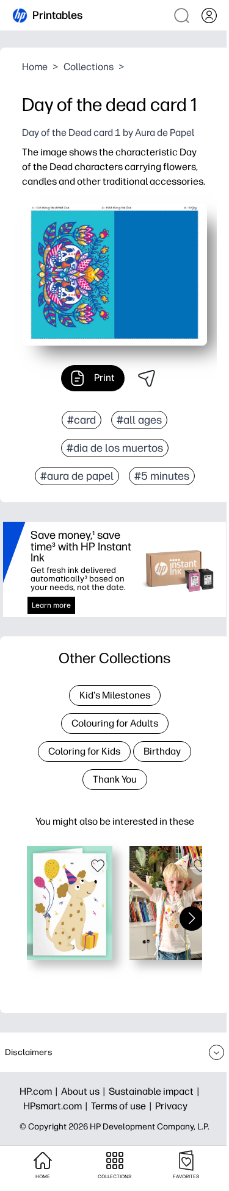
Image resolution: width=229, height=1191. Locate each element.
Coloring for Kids (84, 751)
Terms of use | (123, 1106)
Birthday (162, 751)
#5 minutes (161, 476)
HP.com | (40, 1091)
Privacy (171, 1106)
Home (35, 67)
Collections (89, 67)
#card (81, 420)
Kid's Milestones (114, 695)
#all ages (139, 420)
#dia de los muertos (115, 448)
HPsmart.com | (57, 1106)
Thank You (115, 779)
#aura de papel (77, 476)
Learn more (51, 605)
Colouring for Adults (114, 723)
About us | (85, 1091)
